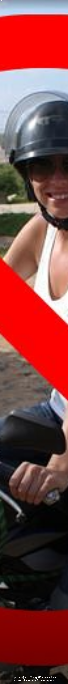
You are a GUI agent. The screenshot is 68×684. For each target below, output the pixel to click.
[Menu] (66, 1)
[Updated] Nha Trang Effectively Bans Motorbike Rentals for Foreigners (34, 679)
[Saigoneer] (4, 1)
